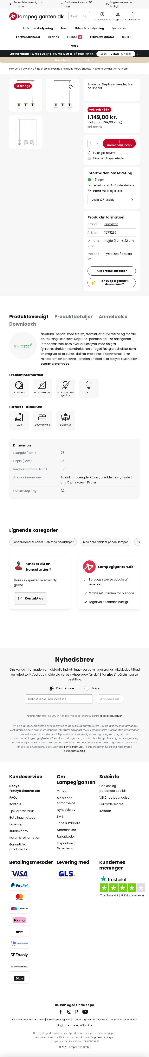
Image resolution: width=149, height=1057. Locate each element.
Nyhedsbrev (66, 810)
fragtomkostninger (102, 1037)
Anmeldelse (113, 316)
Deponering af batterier (123, 1019)
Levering (15, 824)
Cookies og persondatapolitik (90, 1019)
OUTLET (127, 37)
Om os (62, 791)
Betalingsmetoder (23, 817)
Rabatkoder (66, 836)
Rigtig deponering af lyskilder (75, 1025)
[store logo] (36, 16)
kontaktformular (73, 746)
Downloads (22, 324)
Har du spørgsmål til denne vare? (114, 282)
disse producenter (111, 715)
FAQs (13, 797)
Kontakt (15, 804)
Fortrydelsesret (111, 804)
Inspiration (65, 843)
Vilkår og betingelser (115, 797)
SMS (60, 816)
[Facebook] (63, 1011)
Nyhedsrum (65, 848)
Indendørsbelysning (49, 68)
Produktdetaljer (74, 316)
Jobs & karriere (68, 823)
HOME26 (115, 53)
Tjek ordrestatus (21, 811)
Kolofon (105, 811)
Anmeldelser (66, 830)
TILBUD (72, 37)
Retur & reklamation (24, 837)
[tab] (28, 316)
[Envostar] (23, 345)
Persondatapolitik (22, 1019)
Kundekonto (18, 831)
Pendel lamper (71, 68)
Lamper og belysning (21, 68)
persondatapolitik (74, 751)
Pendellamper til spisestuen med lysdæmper (43, 542)
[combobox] (79, 16)
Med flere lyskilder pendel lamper (105, 542)
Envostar (111, 224)
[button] (25, 132)
